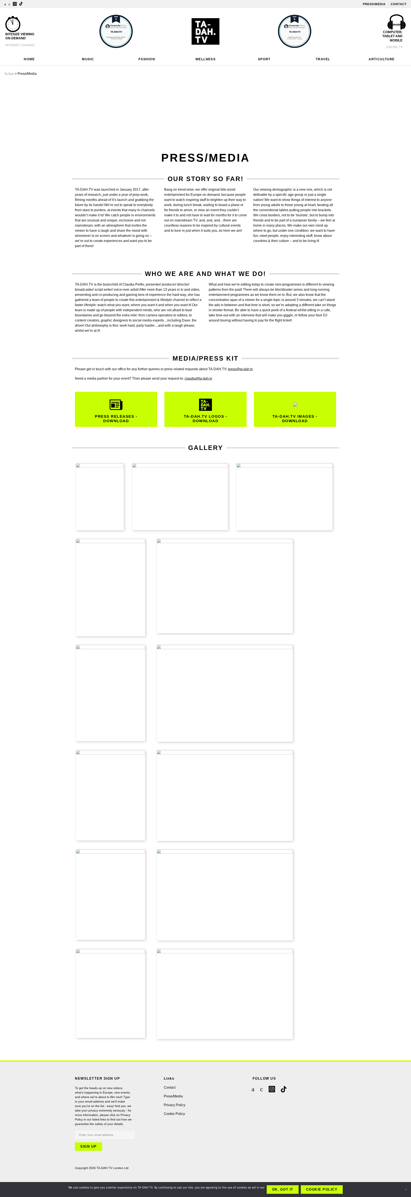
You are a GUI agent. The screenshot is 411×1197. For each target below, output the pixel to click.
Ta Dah (9, 73)
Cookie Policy (174, 1114)
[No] (406, 1189)
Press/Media (374, 4)
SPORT (264, 59)
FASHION (146, 59)
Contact (399, 4)
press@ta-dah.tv (240, 369)
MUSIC (88, 59)
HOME (29, 59)
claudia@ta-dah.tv (198, 378)
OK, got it (282, 1189)
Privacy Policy (174, 1105)
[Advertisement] (205, 113)
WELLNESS (205, 59)
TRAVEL (323, 59)
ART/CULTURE (382, 59)
